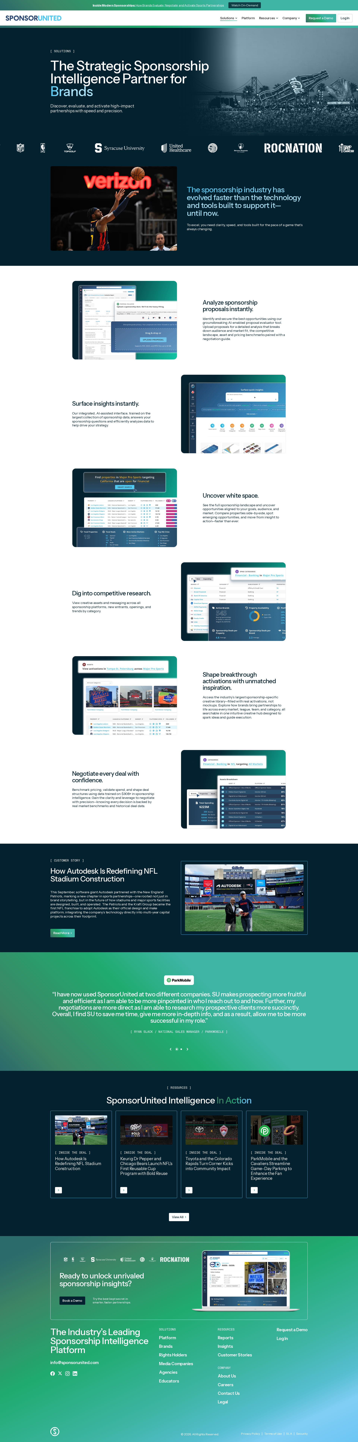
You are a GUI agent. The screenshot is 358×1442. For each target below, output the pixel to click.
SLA (289, 1433)
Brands (165, 1346)
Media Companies (176, 1363)
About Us (227, 1376)
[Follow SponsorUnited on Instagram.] (67, 1373)
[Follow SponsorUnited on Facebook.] (52, 1373)
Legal (223, 1402)
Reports (225, 1337)
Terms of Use (273, 1433)
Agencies (168, 1372)
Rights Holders (173, 1355)
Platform (248, 18)
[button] (228, 18)
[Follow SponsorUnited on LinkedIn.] (75, 1373)
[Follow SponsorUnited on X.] (60, 1373)
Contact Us (229, 1393)
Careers (225, 1384)
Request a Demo (292, 1329)
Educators (169, 1381)
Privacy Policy (250, 1433)
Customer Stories (235, 1355)
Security (302, 1433)
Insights (225, 1346)
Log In (282, 1338)
